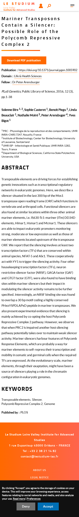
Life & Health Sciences (28, 76)
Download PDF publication (24, 60)
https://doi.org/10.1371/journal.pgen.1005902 (48, 70)
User (41, 6)
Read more (19, 498)
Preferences (34, 498)
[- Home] (19, 6)
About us (39, 470)
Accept (48, 506)
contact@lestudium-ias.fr (40, 456)
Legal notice (39, 477)
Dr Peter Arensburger (26, 82)
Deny (26, 506)
